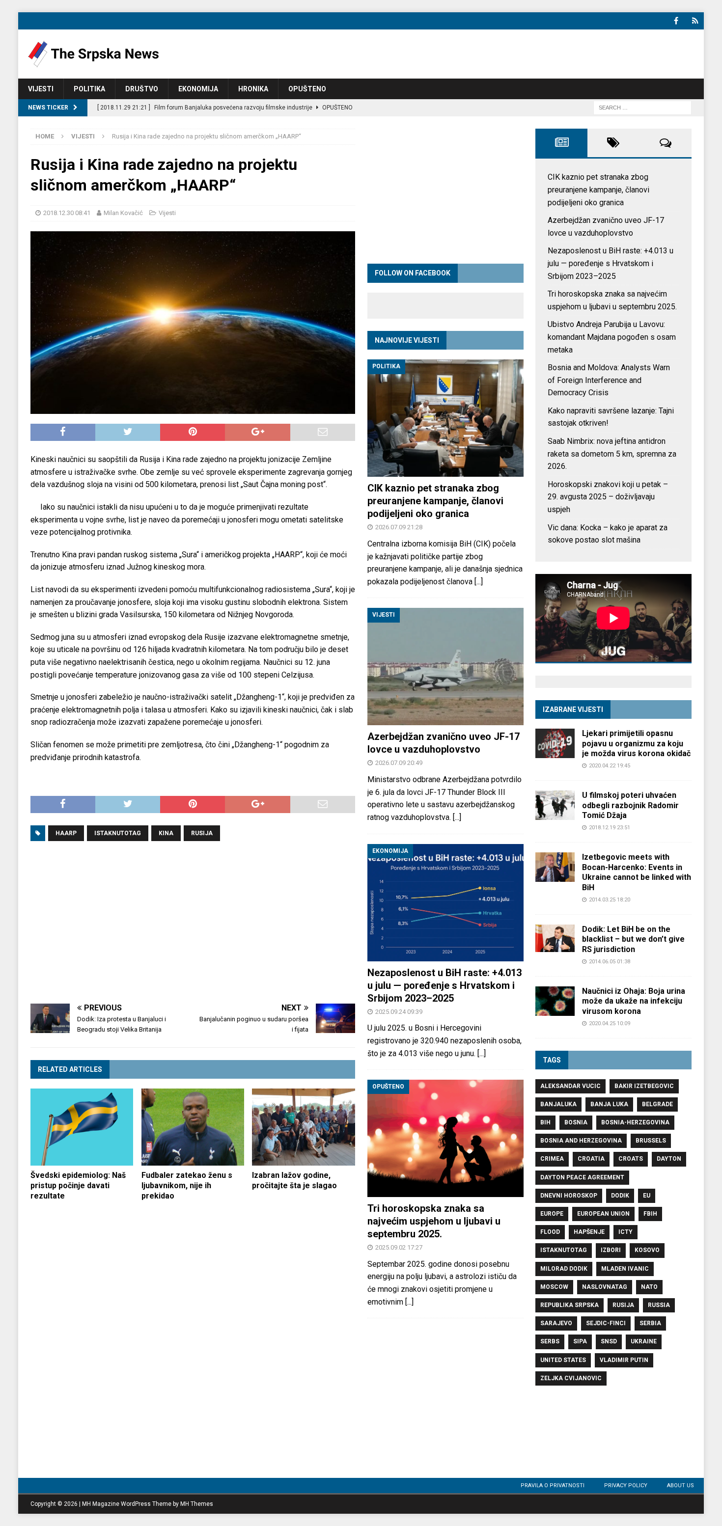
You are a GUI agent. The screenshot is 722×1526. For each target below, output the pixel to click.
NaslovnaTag (604, 1286)
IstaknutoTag (117, 833)
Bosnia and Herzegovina (581, 1140)
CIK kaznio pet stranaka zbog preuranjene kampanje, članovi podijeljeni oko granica (435, 500)
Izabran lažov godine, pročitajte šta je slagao (294, 1180)
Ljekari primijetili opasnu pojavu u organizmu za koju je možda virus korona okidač (636, 744)
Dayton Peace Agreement (582, 1177)
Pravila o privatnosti (552, 1485)
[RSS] (695, 20)
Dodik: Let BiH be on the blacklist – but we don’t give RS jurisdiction (633, 939)
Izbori (611, 1250)
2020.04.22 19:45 (609, 766)
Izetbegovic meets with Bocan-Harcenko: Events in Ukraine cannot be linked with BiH (636, 872)
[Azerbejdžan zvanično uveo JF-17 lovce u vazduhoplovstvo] (445, 666)
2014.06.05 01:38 (609, 961)
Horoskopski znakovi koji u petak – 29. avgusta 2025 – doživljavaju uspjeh (608, 497)
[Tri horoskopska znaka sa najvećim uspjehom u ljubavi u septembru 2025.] (445, 1138)
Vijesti (41, 89)
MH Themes (196, 1503)
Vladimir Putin (624, 1360)
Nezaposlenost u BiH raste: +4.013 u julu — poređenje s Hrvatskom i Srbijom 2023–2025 (444, 985)
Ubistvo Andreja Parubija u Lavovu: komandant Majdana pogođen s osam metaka (612, 337)
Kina (166, 833)
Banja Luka (609, 1104)
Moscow (554, 1286)
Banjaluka (558, 1104)
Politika (89, 89)
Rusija (202, 833)
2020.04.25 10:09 (609, 1023)
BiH (545, 1122)
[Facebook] (676, 20)
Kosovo (647, 1250)
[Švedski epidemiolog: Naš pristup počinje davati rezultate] (81, 1127)
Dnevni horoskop (568, 1195)
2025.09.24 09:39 (398, 1011)
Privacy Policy (625, 1485)
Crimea (552, 1158)
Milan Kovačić (123, 213)
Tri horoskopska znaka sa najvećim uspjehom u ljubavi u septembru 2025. (433, 1221)
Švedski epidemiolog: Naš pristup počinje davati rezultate (78, 1185)
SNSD (609, 1341)
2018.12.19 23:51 (609, 827)
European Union (603, 1213)
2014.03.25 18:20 (609, 900)
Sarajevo (556, 1323)
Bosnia (575, 1122)
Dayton (669, 1158)
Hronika (253, 89)
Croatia (591, 1158)
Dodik (620, 1195)
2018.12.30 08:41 (66, 213)
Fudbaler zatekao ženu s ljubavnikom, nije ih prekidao (186, 1185)
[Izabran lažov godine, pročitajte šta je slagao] (303, 1127)
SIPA (580, 1341)
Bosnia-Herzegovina (635, 1122)
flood (550, 1231)
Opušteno (307, 89)
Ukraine (644, 1341)
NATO (649, 1286)
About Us (680, 1485)
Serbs (549, 1341)
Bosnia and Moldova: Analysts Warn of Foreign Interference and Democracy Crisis (609, 380)
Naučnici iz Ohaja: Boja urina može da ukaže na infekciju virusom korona (633, 1001)
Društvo (141, 89)
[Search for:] (642, 107)
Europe (551, 1213)
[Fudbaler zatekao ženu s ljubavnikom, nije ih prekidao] (192, 1127)
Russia (659, 1305)
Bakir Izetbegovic (644, 1086)
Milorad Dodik (563, 1268)
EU (646, 1195)
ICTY (625, 1231)
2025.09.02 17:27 (398, 1247)
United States (563, 1360)
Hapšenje (589, 1231)
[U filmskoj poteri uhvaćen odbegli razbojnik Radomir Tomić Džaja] (555, 805)
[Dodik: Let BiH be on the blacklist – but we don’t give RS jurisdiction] (555, 938)
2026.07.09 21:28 (398, 527)
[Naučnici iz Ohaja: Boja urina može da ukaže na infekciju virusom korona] (555, 1001)
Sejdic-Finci (606, 1323)
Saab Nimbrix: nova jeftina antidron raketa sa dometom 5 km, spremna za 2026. (612, 453)
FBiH (650, 1213)
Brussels (651, 1140)
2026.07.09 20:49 (398, 762)
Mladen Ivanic (625, 1268)
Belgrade (657, 1104)
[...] (478, 581)
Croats (630, 1158)
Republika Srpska (569, 1305)
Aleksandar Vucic (570, 1086)
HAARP (66, 833)
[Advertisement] (192, 922)
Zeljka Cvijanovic (571, 1378)
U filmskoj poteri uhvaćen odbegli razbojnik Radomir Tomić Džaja (630, 805)
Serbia (650, 1323)
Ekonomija (198, 89)
